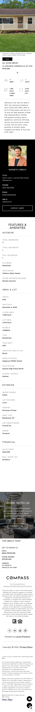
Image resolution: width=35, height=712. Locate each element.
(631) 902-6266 (8, 187)
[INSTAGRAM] (10, 631)
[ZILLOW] (20, 631)
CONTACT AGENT (17, 208)
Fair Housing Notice (17, 584)
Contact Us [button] (17, 526)
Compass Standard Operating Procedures (17, 586)
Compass (21, 592)
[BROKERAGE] (25, 631)
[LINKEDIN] (15, 631)
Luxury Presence (23, 637)
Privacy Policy (26, 647)
